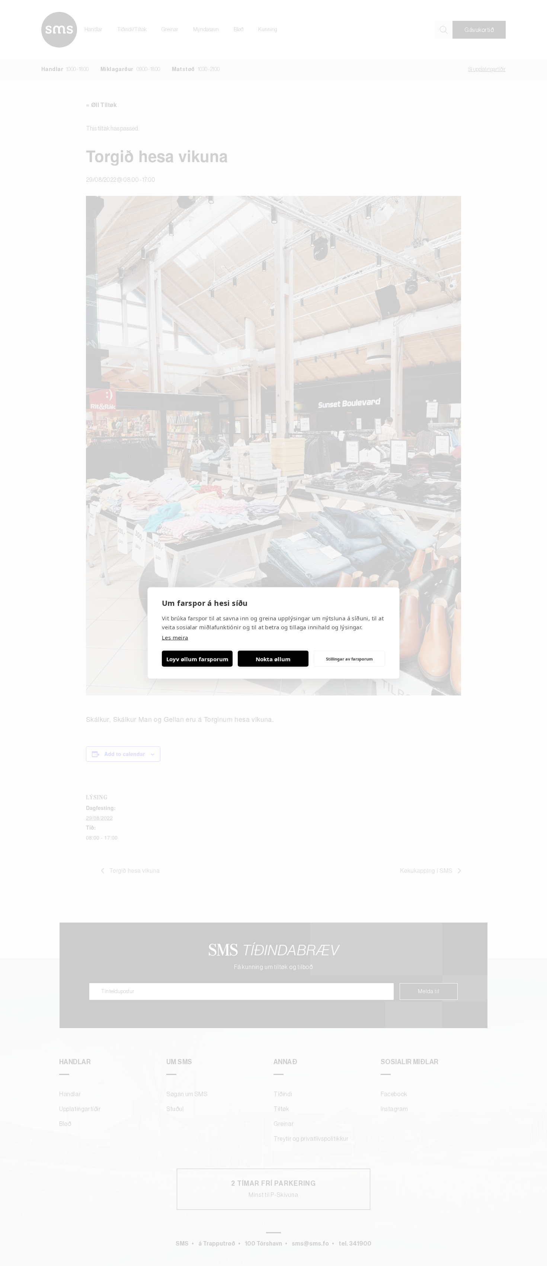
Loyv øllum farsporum (197, 658)
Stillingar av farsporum (349, 658)
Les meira (175, 637)
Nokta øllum (273, 658)
